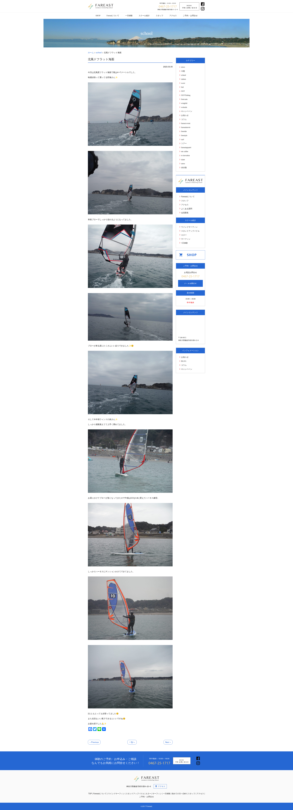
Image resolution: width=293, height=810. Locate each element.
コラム (184, 119)
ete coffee (184, 151)
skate (183, 160)
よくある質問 (186, 208)
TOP (90, 793)
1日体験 (184, 243)
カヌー (184, 235)
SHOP (98, 16)
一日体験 (129, 16)
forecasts (184, 99)
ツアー (184, 143)
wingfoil (184, 103)
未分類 (184, 168)
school (183, 75)
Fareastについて (113, 16)
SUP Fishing (185, 95)
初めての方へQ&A (179, 793)
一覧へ (132, 742)
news (183, 67)
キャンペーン (186, 111)
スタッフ (159, 16)
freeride (184, 131)
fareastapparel (186, 147)
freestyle (184, 135)
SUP (183, 91)
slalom (183, 79)
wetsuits (184, 107)
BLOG (183, 361)
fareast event (185, 123)
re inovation (185, 155)
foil (182, 87)
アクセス (173, 16)
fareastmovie (185, 127)
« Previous (94, 742)
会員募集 (185, 212)
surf (182, 139)
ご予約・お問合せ (190, 16)
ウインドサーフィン (189, 227)
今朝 (183, 71)
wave (183, 83)
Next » (168, 742)
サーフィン (185, 239)
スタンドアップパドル (190, 231)
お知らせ (185, 115)
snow (183, 164)
